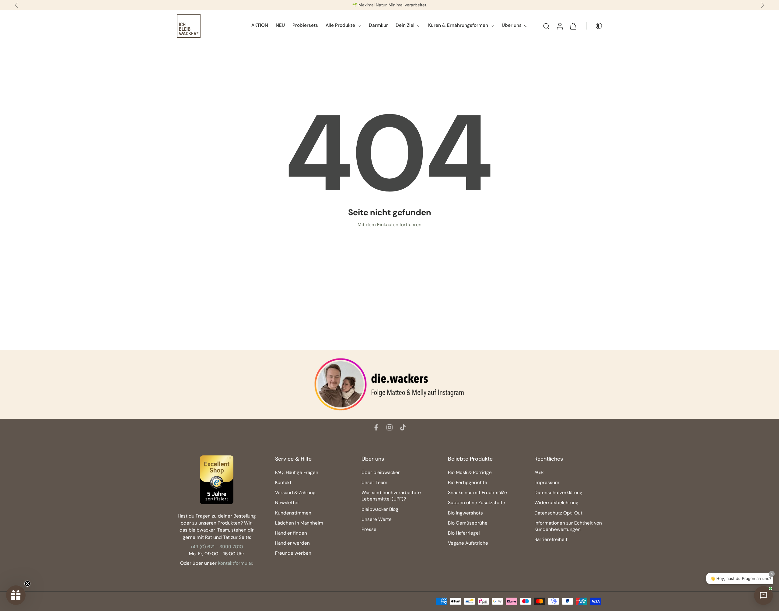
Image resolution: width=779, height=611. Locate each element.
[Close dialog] (437, 225)
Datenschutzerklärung (383, 400)
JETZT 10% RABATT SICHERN (389, 310)
